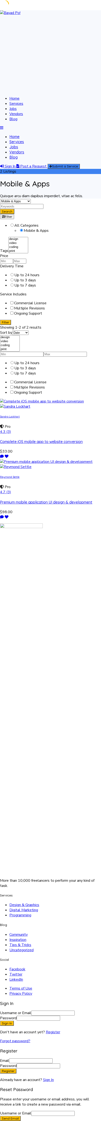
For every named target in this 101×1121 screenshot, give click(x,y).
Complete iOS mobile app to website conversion (41, 441)
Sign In (48, 1079)
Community (18, 934)
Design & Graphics (24, 904)
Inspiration (17, 939)
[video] (18, 243)
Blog (13, 119)
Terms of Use (20, 988)
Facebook (17, 969)
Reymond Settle (9, 477)
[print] (18, 251)
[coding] (18, 247)
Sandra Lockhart (10, 416)
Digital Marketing (23, 910)
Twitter (15, 974)
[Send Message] (2, 456)
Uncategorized (21, 950)
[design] (18, 239)
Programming (20, 915)
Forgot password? (15, 1041)
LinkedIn (16, 979)
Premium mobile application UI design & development (46, 502)
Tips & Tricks (20, 944)
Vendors (16, 113)
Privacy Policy (20, 993)
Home (14, 98)
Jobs (13, 108)
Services (16, 103)
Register (53, 1032)
